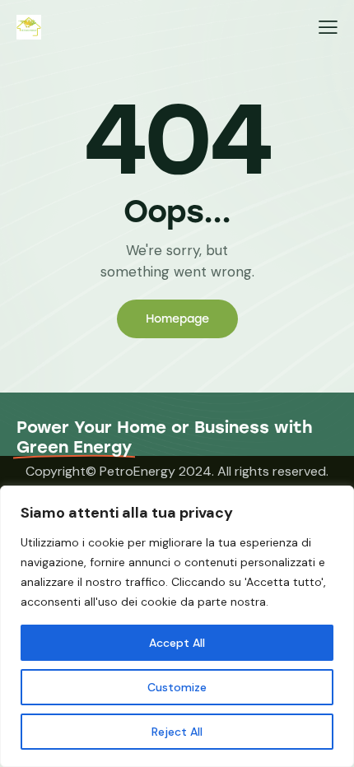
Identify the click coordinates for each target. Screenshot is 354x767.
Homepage (177, 319)
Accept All (177, 642)
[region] (177, 626)
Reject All (177, 731)
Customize (177, 687)
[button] (328, 27)
